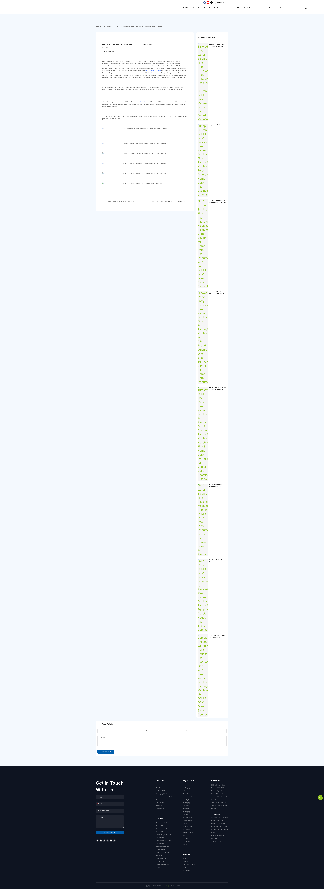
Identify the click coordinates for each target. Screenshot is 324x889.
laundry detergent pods (153, 70)
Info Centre (107, 27)
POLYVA (98, 27)
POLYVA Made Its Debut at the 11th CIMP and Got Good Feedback (140, 27)
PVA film (109, 102)
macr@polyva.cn (221, 835)
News (114, 27)
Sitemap (166, 886)
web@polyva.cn (220, 791)
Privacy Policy (175, 886)
